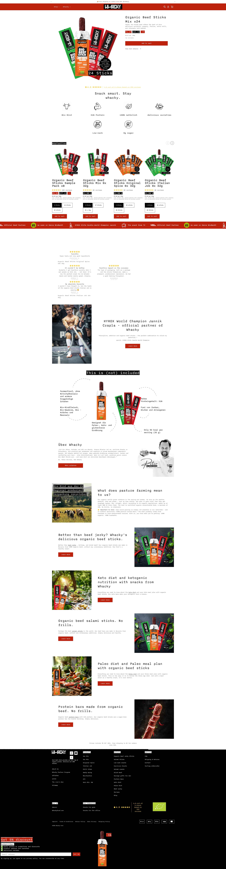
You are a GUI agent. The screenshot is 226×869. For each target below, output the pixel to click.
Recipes (117, 792)
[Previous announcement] (51, 1)
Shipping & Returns (152, 759)
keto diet (132, 592)
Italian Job (87, 766)
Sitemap (55, 785)
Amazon (54, 807)
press (54, 779)
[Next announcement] (175, 1)
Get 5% (76, 854)
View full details (132, 49)
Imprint (54, 821)
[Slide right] (172, 143)
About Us (55, 769)
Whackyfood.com (57, 810)
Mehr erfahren (70, 465)
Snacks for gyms (89, 807)
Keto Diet (117, 782)
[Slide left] (168, 143)
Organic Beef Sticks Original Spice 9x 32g (127, 183)
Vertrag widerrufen (152, 766)
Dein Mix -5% (88, 782)
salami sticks (77, 631)
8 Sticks (57, 205)
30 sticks (129, 205)
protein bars (74, 717)
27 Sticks (98, 205)
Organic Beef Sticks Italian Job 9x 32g (157, 183)
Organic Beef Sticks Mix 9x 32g (94, 183)
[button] (164, 7)
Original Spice (88, 763)
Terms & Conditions (66, 821)
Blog (115, 795)
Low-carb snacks (120, 763)
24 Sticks (67, 205)
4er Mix (86, 756)
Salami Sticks (119, 759)
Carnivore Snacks (120, 766)
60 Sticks (119, 210)
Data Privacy (91, 821)
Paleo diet (133, 674)
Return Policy (80, 821)
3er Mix (86, 759)
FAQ (146, 756)
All (84, 779)
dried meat (118, 773)
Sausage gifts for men (122, 776)
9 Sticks (88, 205)
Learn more (132, 346)
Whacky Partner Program (61, 772)
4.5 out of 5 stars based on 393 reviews (122, 87)
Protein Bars (119, 779)
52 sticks (57, 210)
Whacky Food (59, 825)
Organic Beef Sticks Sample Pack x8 (63, 183)
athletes (55, 776)
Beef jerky (118, 789)
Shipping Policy (104, 821)
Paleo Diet (118, 786)
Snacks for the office (91, 810)
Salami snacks (119, 769)
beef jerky (72, 545)
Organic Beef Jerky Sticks (124, 756)
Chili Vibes (87, 769)
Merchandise (87, 776)
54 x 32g (88, 210)
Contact (147, 763)
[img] (75, 234)
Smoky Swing (87, 773)
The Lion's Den (57, 782)
